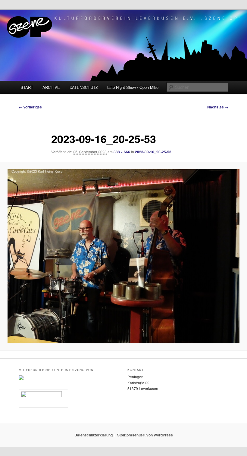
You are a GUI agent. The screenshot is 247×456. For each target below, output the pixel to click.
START (26, 87)
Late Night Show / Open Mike (132, 87)
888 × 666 (122, 152)
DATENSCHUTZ (84, 87)
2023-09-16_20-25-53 (153, 152)
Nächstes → (217, 107)
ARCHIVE (51, 87)
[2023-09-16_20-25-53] (123, 256)
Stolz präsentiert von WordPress (145, 435)
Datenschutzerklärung (93, 435)
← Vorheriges (30, 107)
